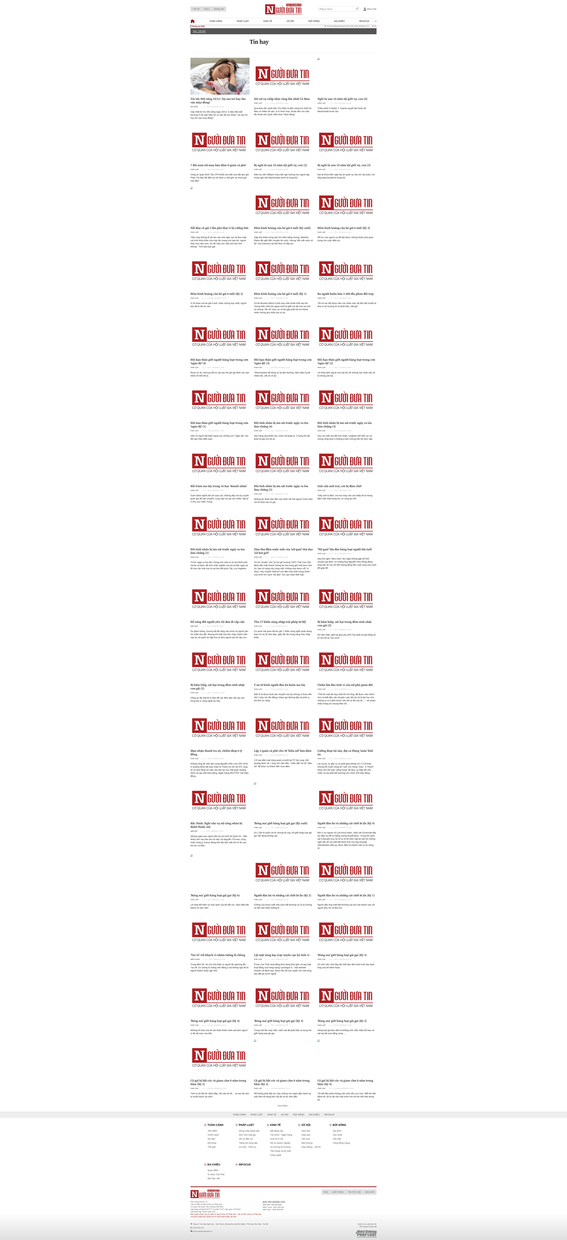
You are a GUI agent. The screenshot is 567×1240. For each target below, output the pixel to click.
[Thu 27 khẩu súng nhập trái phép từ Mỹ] (283, 599)
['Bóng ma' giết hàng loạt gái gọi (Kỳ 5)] (347, 932)
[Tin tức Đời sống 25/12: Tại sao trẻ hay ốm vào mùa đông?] (220, 76)
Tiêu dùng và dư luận (280, 1151)
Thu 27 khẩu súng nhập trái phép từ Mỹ (280, 622)
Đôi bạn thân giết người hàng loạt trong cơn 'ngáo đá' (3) (283, 361)
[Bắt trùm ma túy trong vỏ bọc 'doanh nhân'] (220, 463)
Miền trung (195, 959)
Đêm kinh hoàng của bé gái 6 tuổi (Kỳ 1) (280, 294)
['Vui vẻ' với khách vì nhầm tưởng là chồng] (220, 932)
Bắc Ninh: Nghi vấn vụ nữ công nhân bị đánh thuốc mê (216, 825)
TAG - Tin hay (199, 31)
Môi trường (307, 1143)
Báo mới (369, 1192)
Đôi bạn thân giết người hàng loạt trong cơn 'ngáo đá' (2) (346, 361)
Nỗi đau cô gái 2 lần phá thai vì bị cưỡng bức (219, 228)
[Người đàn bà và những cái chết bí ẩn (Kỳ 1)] (347, 872)
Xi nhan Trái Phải (216, 1174)
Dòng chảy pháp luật (249, 1131)
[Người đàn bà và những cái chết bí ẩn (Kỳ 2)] (283, 872)
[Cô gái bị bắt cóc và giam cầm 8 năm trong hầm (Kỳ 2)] (220, 1057)
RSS (326, 1192)
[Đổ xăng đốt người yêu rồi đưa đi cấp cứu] (220, 599)
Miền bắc (194, 831)
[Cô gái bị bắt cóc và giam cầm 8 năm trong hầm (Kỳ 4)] (347, 1057)
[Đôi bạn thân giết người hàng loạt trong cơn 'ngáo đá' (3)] (283, 337)
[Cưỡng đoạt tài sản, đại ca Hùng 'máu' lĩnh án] (347, 728)
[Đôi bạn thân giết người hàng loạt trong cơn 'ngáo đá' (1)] (220, 400)
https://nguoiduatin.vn (198, 1202)
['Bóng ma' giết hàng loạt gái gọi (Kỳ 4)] (220, 998)
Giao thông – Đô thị (311, 1147)
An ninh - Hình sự (247, 1147)
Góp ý (206, 9)
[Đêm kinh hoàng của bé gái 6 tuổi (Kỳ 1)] (283, 271)
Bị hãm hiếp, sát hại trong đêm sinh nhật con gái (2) (217, 686)
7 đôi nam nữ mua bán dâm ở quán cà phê (218, 165)
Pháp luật (243, 21)
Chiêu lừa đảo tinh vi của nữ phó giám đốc (345, 685)
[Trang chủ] (283, 9)
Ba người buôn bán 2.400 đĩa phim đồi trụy (345, 294)
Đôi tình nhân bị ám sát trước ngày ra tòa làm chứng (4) (281, 424)
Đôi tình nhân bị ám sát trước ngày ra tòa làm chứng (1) (217, 551)
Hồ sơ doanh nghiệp (280, 1143)
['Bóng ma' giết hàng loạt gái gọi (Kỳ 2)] (347, 998)
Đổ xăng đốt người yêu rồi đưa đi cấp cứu (217, 622)
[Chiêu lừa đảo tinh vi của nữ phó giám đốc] (347, 662)
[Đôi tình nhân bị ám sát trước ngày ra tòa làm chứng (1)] (220, 526)
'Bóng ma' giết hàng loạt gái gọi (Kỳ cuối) (280, 823)
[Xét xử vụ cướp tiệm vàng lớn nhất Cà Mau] (283, 76)
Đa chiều (339, 21)
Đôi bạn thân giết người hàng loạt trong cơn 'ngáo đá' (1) (219, 424)
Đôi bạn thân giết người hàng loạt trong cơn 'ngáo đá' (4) (219, 361)
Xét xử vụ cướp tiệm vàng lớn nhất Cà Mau (282, 99)
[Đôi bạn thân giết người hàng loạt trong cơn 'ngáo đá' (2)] (347, 337)
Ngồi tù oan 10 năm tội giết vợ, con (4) (342, 99)
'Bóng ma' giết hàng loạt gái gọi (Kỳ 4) (215, 1021)
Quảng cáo (219, 9)
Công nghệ (275, 1155)
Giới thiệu (338, 1192)
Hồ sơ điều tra (246, 1139)
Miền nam (194, 626)
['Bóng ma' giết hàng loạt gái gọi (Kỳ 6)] (220, 872)
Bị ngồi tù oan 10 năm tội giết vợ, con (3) (344, 165)
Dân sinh (306, 1131)
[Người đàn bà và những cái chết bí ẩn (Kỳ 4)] (347, 800)
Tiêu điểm (212, 1131)
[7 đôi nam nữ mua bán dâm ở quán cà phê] (220, 142)
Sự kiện (211, 1139)
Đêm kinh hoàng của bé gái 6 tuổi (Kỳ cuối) (282, 228)
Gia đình (337, 1131)
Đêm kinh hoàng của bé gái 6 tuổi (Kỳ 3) (343, 228)
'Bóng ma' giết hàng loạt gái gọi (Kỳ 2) (342, 1021)
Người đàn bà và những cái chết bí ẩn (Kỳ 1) (346, 895)
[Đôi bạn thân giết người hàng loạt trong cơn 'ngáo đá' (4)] (220, 337)
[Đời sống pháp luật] (346, 1234)
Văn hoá (306, 1139)
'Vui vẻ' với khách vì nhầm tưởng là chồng (217, 955)
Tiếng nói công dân (248, 1143)
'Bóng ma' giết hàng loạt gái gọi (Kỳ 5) (342, 955)
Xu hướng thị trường (280, 1147)
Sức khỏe (337, 1135)
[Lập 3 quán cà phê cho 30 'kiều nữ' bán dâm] (283, 728)
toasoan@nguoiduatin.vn (202, 1231)
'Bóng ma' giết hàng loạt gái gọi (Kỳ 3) (278, 1021)
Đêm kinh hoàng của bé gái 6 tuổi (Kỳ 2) (216, 294)
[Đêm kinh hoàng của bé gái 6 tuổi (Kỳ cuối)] (283, 205)
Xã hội (290, 21)
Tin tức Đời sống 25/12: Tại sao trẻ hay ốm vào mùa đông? (218, 100)
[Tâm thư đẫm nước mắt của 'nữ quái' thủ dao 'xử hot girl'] (283, 526)
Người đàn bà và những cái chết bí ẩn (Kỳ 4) (346, 823)
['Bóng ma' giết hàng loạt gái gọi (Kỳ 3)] (283, 998)
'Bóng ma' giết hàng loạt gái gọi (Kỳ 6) (215, 895)
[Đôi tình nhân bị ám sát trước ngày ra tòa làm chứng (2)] (283, 463)
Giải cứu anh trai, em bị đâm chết (339, 486)
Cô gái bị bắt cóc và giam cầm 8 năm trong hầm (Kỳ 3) (282, 1082)
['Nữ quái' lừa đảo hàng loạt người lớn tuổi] (347, 526)
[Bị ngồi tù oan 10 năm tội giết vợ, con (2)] (283, 142)
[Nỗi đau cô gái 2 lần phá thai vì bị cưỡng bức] (220, 205)
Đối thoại (212, 1143)
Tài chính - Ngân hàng (281, 1135)
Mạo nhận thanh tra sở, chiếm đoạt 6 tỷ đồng (216, 752)
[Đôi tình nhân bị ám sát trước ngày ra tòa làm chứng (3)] (347, 400)
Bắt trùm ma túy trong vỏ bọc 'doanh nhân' (218, 486)
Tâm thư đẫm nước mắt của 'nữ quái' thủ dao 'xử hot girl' (283, 551)
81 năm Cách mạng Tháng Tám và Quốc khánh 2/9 (355, 26)
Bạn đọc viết (214, 1178)
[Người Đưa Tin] (244, 1193)
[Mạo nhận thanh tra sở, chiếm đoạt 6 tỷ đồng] (220, 728)
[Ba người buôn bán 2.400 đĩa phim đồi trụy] (347, 271)
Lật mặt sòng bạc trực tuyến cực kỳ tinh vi (281, 955)
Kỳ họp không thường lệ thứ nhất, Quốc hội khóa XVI (308, 26)
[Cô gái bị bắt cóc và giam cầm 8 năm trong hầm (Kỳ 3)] (283, 1057)
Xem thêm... (284, 1106)
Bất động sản (276, 1131)
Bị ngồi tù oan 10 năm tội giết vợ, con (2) (280, 165)
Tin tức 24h (354, 1192)
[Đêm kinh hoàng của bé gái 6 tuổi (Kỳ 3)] (347, 205)
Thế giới (212, 1147)
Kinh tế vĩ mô (276, 1139)
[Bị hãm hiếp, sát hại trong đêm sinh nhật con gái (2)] (220, 662)
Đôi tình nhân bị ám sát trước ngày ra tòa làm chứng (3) (344, 424)
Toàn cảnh (215, 21)
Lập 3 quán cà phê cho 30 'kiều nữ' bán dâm (282, 750)
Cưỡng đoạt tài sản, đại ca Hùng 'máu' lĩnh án (345, 752)
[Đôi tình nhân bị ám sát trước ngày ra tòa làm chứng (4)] (283, 400)
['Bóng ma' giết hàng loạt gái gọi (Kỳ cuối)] (283, 800)
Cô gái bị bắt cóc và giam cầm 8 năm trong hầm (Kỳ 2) (218, 1082)
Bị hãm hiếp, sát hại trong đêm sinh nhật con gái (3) (344, 623)
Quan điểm (213, 1170)
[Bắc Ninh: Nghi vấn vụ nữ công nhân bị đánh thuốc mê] (220, 800)
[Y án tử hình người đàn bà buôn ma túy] (283, 662)
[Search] (357, 9)
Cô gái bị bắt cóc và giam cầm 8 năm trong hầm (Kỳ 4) (345, 1082)
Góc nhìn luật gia (247, 1135)
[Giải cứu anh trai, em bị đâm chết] (347, 463)
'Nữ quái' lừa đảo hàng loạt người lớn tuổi (344, 549)
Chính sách (213, 1135)
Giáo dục (306, 1135)
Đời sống (314, 21)
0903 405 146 (198, 1228)
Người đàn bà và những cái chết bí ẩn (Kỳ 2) (282, 895)
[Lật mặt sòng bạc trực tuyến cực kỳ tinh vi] (283, 932)
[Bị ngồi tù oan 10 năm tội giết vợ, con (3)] (347, 142)
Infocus (364, 21)
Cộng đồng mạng (341, 1143)
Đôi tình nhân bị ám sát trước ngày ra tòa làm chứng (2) (281, 487)
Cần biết (337, 1139)
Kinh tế (267, 21)
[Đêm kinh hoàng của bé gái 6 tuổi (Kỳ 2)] (220, 271)
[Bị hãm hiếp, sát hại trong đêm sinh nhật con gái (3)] (347, 599)
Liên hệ (196, 9)
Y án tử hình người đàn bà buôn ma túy (279, 685)
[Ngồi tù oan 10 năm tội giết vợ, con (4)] (347, 76)
